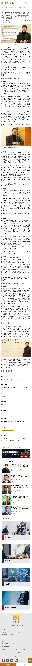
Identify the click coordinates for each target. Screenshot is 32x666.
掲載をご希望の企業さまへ (8, 634)
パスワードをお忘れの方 (8, 643)
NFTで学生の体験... (20, 7)
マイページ (19, 641)
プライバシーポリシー (21, 649)
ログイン (24, 664)
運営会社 (4, 649)
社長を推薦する (20, 632)
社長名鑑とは (5, 632)
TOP (2, 7)
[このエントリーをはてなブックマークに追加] (11, 660)
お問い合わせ (19, 652)
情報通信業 (9, 7)
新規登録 (8, 664)
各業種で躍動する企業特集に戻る (12, 447)
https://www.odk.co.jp (8, 430)
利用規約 (4, 652)
